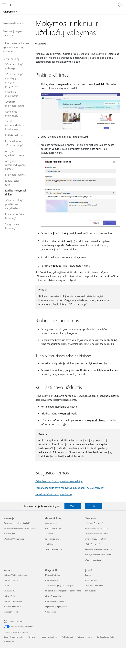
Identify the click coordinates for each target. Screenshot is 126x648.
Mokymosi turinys (15, 174)
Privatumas (32, 637)
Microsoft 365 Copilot (12, 606)
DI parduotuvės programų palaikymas (59, 585)
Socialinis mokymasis (11, 93)
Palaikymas (9, 11)
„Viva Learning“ (12, 58)
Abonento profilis (51, 523)
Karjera (88, 575)
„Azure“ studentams (93, 560)
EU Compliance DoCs (105, 637)
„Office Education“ (92, 544)
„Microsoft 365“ (10, 596)
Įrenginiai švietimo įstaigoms (96, 528)
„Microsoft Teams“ (11, 612)
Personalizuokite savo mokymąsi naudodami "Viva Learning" (69, 487)
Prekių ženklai (67, 637)
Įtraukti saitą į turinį (12, 182)
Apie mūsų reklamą (84, 637)
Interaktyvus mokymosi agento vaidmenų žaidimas (16, 47)
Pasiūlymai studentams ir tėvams (98, 554)
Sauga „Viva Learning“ (12, 226)
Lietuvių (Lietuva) (15, 621)
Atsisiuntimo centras (53, 528)
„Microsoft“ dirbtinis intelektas (16, 575)
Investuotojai (90, 590)
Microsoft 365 (9, 533)
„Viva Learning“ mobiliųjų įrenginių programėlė (14, 80)
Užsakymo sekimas (52, 539)
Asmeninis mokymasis (11, 113)
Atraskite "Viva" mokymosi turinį (53, 494)
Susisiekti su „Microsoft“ (13, 637)
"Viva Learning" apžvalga (14, 66)
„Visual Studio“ (50, 612)
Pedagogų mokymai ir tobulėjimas (98, 549)
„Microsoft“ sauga (11, 580)
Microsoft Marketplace (54, 596)
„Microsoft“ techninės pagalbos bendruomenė (63, 590)
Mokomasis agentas (14, 23)
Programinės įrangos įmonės (56, 606)
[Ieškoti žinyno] (11, 4)
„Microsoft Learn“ (51, 580)
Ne (93, 506)
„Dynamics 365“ (10, 590)
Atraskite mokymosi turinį (14, 103)
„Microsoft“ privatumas (94, 585)
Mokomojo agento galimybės (13, 33)
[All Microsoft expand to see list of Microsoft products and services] (4, 4)
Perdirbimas (49, 544)
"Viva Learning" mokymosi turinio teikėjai (59, 481)
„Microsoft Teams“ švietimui (96, 533)
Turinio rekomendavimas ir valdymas (15, 125)
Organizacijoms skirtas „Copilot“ (17, 523)
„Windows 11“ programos (14, 539)
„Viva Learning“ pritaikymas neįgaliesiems (14, 204)
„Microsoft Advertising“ (13, 601)
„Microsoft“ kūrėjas (52, 575)
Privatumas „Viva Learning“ (14, 216)
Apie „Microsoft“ (91, 580)
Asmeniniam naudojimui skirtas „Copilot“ (20, 528)
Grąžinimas (49, 533)
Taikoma (42, 43)
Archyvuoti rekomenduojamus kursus (16, 164)
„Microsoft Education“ (94, 523)
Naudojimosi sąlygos (49, 637)
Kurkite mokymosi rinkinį (15, 192)
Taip (72, 506)
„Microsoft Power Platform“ (55, 601)
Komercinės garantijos (53, 549)
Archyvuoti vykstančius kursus (15, 153)
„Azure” (7, 585)
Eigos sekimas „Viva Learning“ (14, 143)
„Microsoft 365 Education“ (95, 539)
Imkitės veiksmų (14, 135)
